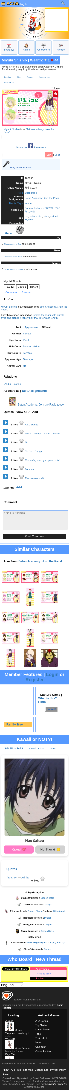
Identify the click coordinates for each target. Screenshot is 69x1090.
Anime (26, 49)
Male (19, 77)
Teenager (28, 359)
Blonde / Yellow (31, 346)
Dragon (48, 904)
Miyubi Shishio (14, 60)
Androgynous (44, 77)
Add (35, 412)
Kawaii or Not (36, 748)
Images (9, 487)
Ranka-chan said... (35, 478)
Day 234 (10, 1054)
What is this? (47, 698)
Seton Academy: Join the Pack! (42, 198)
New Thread (49, 959)
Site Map (28, 1069)
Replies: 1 (41, 978)
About (6, 1069)
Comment (11, 292)
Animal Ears (9, 82)
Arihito (25, 877)
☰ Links (55, 88)
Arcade (61, 49)
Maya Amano (22, 1048)
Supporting (31, 192)
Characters (43, 49)
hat (26, 216)
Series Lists (41, 1038)
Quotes (11, 869)
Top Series (41, 1025)
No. (27, 442)
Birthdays (9, 49)
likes (15, 424)
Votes (53, 748)
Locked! (51, 709)
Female (30, 77)
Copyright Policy (54, 1083)
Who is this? (44, 973)
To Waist (27, 352)
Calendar (40, 1046)
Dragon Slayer (35, 911)
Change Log (41, 1069)
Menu (8, 233)
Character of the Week (13, 257)
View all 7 (23, 412)
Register (34, 679)
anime (28, 203)
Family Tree (14, 724)
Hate (34, 286)
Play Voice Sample (20, 167)
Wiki (19, 1069)
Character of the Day (12, 244)
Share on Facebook (31, 147)
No (24, 365)
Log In (23, 4)
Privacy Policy (58, 1069)
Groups (26, 292)
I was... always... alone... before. (43, 433)
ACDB (13, 3)
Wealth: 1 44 (44, 60)
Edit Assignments (34, 390)
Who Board (19, 959)
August (9, 1020)
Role (20, 192)
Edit (49, 154)
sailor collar (36, 216)
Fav (10, 286)
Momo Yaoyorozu (13, 1032)
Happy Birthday (57, 942)
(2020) (61, 404)
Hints (42, 702)
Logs (57, 154)
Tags (38, 1033)
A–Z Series (41, 1020)
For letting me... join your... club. (43, 460)
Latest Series (42, 1029)
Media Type (16, 203)
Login (52, 674)
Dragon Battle (47, 898)
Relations (10, 376)
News (38, 1042)
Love (22, 286)
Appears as (31, 327)
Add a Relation (12, 383)
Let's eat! (30, 469)
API (13, 1069)
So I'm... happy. (33, 451)
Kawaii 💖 (19, 849)
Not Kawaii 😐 (50, 849)
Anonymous (42, 968)
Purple (26, 340)
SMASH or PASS (13, 748)
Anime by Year (43, 1051)
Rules (6, 1074)
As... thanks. (32, 424)
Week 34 (10, 1039)
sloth (46, 216)
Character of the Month (13, 269)
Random (7, 77)
